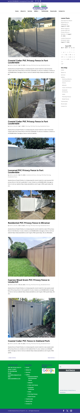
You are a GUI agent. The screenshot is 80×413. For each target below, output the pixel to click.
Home (17, 11)
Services (30, 11)
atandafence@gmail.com (14, 375)
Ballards (64, 85)
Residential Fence (45, 65)
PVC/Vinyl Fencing (35, 65)
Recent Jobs (53, 11)
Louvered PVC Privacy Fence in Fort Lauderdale (25, 171)
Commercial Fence (31, 175)
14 (70, 54)
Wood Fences (65, 99)
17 (62, 57)
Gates (63, 94)
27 (68, 59)
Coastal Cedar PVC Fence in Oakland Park (29, 340)
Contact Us (62, 11)
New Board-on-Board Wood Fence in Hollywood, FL (66, 22)
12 (66, 54)
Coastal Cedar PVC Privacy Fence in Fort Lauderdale (28, 61)
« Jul (62, 63)
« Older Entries (12, 357)
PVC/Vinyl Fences (66, 96)
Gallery (36, 11)
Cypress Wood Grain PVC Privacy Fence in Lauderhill (29, 281)
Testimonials (44, 11)
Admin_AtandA (13, 65)
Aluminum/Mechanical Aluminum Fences (67, 81)
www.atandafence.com (14, 378)
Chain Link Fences (67, 87)
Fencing (28, 65)
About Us (23, 11)
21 (70, 57)
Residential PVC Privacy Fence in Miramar (29, 222)
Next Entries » (51, 357)
